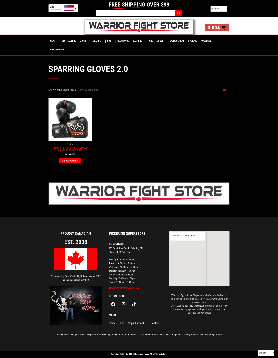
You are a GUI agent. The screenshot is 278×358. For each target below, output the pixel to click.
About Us (142, 323)
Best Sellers (69, 41)
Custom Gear (57, 49)
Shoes (160, 41)
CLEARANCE (123, 41)
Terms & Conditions (128, 334)
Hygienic (192, 41)
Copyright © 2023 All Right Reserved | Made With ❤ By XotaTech (139, 354)
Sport (83, 41)
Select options (70, 160)
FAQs (89, 334)
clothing (137, 41)
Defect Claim (158, 334)
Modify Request (191, 334)
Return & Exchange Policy (105, 334)
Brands (97, 41)
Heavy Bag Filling (174, 334)
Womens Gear (177, 41)
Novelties (206, 41)
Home (112, 323)
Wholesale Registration (211, 334)
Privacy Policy (63, 334)
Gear (52, 41)
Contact (155, 323)
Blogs (130, 323)
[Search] (178, 13)
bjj (109, 41)
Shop (121, 323)
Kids (151, 41)
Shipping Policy (78, 334)
